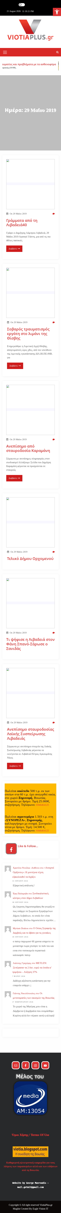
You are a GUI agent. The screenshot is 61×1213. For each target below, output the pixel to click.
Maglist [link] (17, 1208)
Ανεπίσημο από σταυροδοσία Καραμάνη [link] (28, 448)
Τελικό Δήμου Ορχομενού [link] (30, 558)
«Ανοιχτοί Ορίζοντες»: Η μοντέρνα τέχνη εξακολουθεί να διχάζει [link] (33, 872)
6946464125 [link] (42, 805)
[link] (57, 12)
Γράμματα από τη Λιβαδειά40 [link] (21, 222)
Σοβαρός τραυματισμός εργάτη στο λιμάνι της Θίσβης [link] (28, 333)
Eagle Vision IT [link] (40, 1208)
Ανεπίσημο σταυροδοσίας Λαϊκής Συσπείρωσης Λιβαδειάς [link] (30, 734)
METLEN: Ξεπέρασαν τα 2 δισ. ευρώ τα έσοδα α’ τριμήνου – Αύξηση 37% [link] (32, 967)
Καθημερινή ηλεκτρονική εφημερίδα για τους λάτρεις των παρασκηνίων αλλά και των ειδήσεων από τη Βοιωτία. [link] (30, 1166)
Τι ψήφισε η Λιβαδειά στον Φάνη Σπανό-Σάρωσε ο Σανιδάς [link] (30, 644)
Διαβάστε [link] (13, 249)
